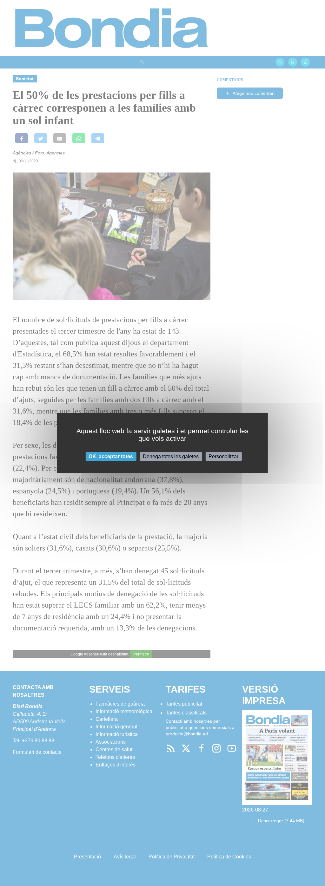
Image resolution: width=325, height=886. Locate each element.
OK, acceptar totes (111, 456)
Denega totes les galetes (171, 456)
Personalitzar (223, 456)
